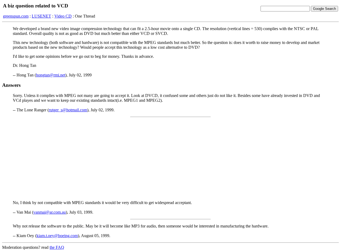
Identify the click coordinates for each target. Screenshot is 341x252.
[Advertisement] (170, 158)
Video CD (63, 16)
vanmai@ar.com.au (49, 212)
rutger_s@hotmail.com (68, 110)
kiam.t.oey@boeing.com (57, 235)
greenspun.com (16, 16)
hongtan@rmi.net (50, 75)
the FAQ (57, 247)
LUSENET (41, 16)
